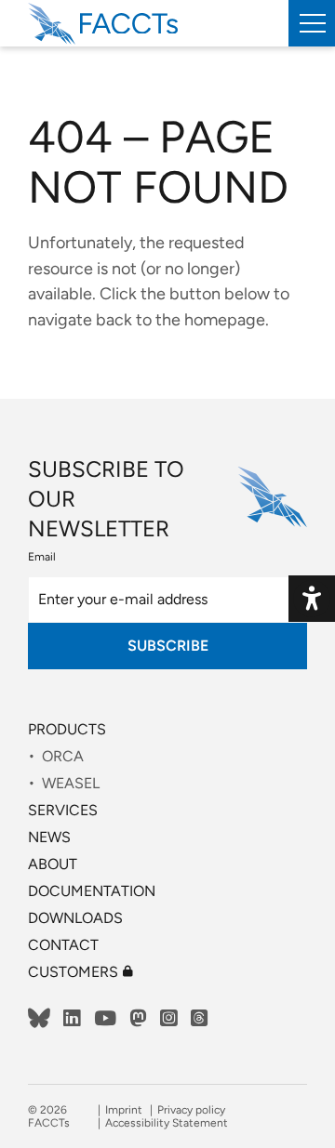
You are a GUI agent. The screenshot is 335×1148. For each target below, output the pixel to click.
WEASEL (71, 783)
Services (63, 810)
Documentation (91, 891)
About (52, 864)
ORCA (63, 756)
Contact (63, 945)
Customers (80, 972)
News (49, 837)
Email (42, 556)
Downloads (75, 918)
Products (67, 729)
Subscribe (167, 645)
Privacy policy (191, 1109)
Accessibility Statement (166, 1122)
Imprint (123, 1109)
